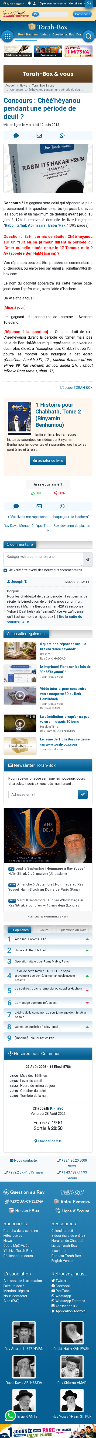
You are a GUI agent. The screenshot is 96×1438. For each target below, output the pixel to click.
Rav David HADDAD (53, 658)
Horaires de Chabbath (67, 1241)
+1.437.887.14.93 (74, 1172)
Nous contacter (26, 1161)
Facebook (63, 1286)
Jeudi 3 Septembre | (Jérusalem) (46, 871)
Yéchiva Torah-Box (17, 1251)
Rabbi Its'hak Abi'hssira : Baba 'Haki (35, 225)
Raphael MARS (50, 708)
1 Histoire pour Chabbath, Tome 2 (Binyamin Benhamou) (58, 415)
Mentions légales (16, 1291)
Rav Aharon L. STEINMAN (24, 1349)
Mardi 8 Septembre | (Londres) (46, 902)
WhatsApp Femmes (70, 1301)
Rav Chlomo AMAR (72, 1383)
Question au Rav (63, 34)
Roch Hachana (28, 34)
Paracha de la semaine (20, 1231)
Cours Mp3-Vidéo (16, 1246)
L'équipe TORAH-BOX (76, 388)
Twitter (60, 1281)
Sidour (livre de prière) (68, 1236)
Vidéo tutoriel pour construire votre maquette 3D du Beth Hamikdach (63, 694)
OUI (38, 493)
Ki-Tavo (57, 1108)
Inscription (59, 1251)
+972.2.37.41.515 (21, 1172)
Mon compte (15, 4)
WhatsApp (63, 1296)
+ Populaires (19, 930)
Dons (79, 34)
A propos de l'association (22, 1281)
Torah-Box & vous (43, 85)
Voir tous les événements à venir (48, 916)
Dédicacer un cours (18, 1256)
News (23, 85)
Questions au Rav (72, 930)
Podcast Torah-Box (66, 1256)
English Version (62, 1261)
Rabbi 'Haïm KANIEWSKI (72, 1349)
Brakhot (45, 654)
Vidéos (45, 34)
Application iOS (67, 1306)
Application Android (70, 1311)
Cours (44, 930)
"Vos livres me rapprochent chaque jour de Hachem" (49, 517)
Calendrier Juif (62, 1231)
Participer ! (82, 14)
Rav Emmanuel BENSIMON (57, 731)
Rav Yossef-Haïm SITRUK (72, 1417)
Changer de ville (49, 1141)
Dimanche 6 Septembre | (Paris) (45, 887)
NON (61, 493)
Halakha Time (49, 726)
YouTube (62, 1291)
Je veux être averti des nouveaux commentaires (45, 570)
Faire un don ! (13, 1286)
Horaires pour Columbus (37, 1053)
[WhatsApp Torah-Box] (89, 4)
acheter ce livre (50, 460)
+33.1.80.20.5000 (74, 1161)
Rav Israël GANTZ (24, 1417)
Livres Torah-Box (64, 1246)
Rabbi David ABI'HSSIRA (24, 1383)
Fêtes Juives (12, 1236)
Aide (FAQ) (11, 1301)
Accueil (10, 85)
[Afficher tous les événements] (29, 3)
